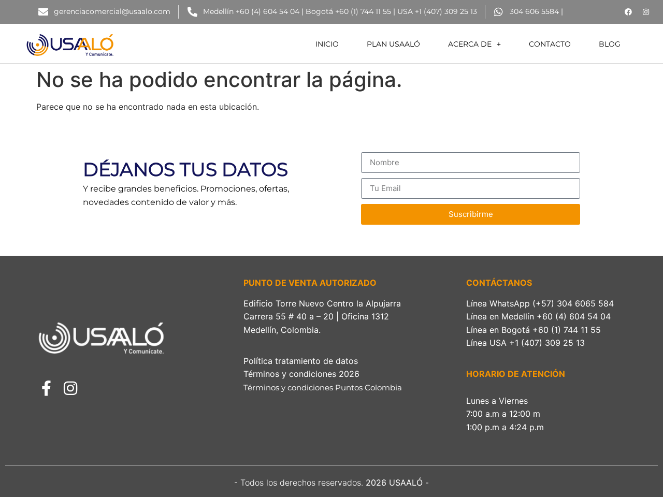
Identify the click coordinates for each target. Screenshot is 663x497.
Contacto (550, 44)
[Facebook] (628, 12)
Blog (610, 44)
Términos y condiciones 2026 (304, 374)
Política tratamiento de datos (300, 361)
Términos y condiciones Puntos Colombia (323, 387)
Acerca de (470, 44)
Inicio (327, 44)
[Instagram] (646, 12)
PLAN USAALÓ (393, 44)
